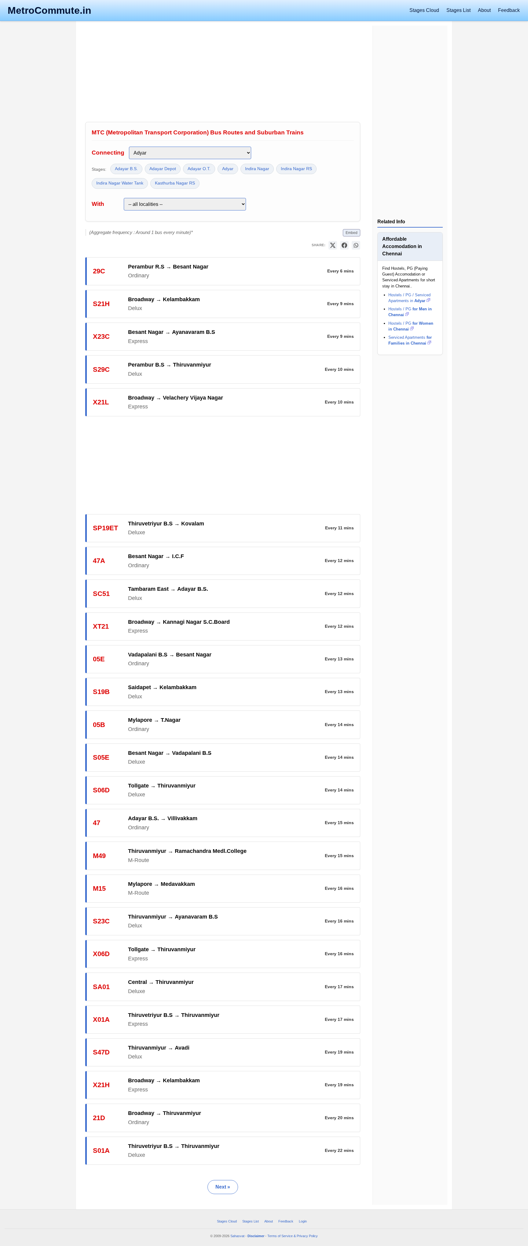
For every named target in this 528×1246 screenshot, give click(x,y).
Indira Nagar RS (296, 168)
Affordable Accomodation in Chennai (402, 246)
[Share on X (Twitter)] (332, 245)
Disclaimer (256, 1236)
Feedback (509, 10)
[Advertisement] (222, 73)
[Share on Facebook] (344, 245)
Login (303, 1221)
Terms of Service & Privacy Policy (292, 1236)
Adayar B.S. (126, 168)
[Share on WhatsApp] (356, 245)
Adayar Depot (162, 168)
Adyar (227, 168)
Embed (352, 233)
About (484, 10)
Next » (222, 1186)
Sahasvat (237, 1236)
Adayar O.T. (199, 168)
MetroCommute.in (49, 10)
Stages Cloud (424, 10)
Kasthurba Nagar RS (175, 183)
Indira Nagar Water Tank (119, 183)
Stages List (458, 10)
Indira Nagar (257, 168)
